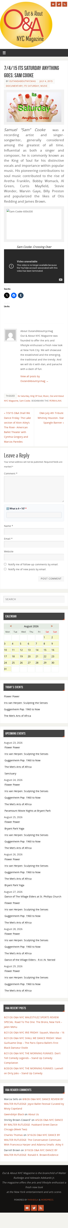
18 (15, 657)
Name (8, 526)
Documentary (14, 85)
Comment (10, 473)
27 (31, 663)
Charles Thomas (13, 1135)
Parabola (33, 1199)
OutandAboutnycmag (22, 81)
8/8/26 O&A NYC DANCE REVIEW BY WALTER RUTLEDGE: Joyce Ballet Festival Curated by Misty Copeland (34, 1103)
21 (39, 657)
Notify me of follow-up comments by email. (33, 564)
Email (8, 538)
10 (7, 650)
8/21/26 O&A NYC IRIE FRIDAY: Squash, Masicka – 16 (34, 1032)
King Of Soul (36, 396)
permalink (55, 400)
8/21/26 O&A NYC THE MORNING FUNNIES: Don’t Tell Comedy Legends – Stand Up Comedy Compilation (32, 1058)
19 (23, 657)
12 (23, 650)
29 (47, 663)
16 (55, 650)
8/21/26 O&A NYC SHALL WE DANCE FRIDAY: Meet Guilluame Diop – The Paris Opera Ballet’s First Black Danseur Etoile (33, 1042)
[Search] (60, 600)
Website (8, 551)
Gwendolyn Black (14, 1114)
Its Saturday (31, 85)
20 (31, 657)
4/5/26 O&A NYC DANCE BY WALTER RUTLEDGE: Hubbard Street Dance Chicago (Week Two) (33, 1124)
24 (7, 663)
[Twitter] (58, 4)
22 (47, 657)
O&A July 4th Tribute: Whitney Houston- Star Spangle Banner (51, 417)
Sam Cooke (24, 400)
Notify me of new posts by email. (27, 569)
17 (7, 657)
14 (39, 650)
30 (55, 663)
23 (55, 657)
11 (15, 650)
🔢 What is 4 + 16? (16, 508)
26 (23, 663)
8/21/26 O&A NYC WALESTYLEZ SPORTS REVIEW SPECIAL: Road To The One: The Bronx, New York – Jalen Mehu (33, 1022)
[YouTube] (53, 4)
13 (31, 650)
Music (44, 85)
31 (7, 669)
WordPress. (47, 1199)
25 (15, 663)
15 (47, 650)
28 (39, 663)
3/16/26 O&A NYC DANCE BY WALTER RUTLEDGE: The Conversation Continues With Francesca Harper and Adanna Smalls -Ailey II (33, 1139)
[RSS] (64, 4)
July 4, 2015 (46, 81)
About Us (33, 1114)
